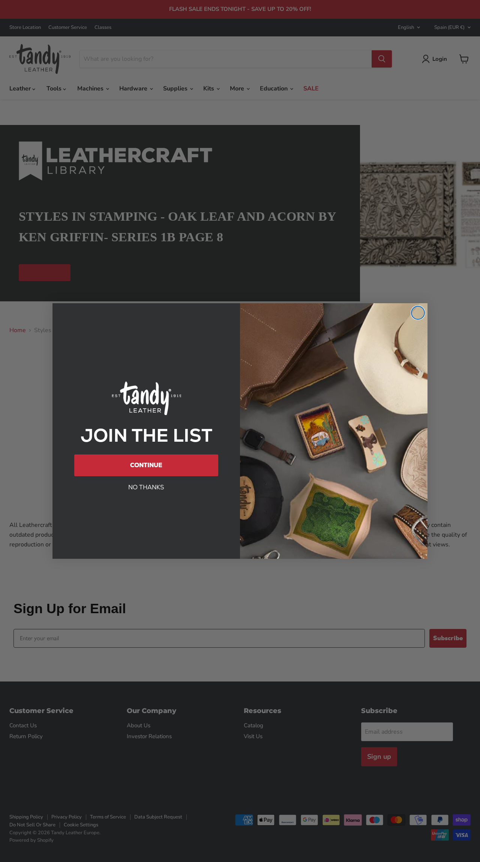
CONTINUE (146, 465)
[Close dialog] (417, 312)
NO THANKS (146, 487)
